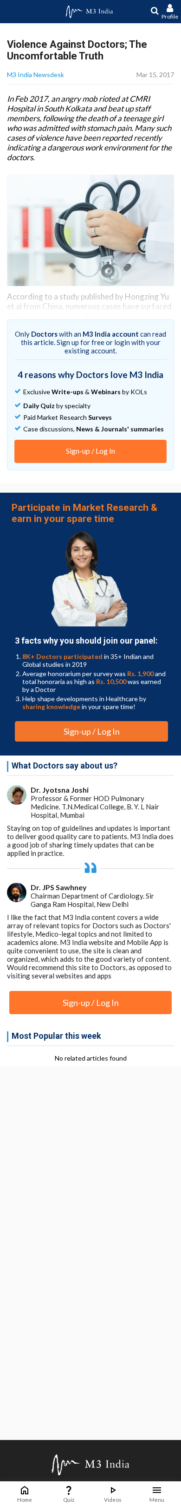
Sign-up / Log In (90, 450)
